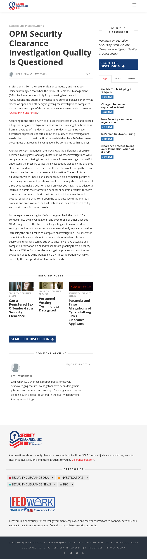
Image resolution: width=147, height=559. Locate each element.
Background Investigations (26, 25)
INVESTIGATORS (72, 478)
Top (105, 79)
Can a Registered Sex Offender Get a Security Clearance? (21, 308)
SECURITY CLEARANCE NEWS (31, 484)
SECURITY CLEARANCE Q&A (30, 478)
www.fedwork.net (33, 505)
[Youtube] (82, 553)
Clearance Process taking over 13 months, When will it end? (118, 149)
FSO (65, 484)
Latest (118, 78)
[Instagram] (70, 553)
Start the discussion (30, 339)
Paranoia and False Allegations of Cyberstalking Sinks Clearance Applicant (80, 312)
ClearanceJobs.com (83, 459)
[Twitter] (77, 553)
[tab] (105, 79)
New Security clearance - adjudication (117, 120)
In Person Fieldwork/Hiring (118, 134)
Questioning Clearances (23, 112)
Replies (131, 78)
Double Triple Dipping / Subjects (116, 91)
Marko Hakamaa (23, 74)
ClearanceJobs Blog (18, 6)
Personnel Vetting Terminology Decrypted (49, 304)
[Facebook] (64, 553)
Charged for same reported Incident (113, 105)
